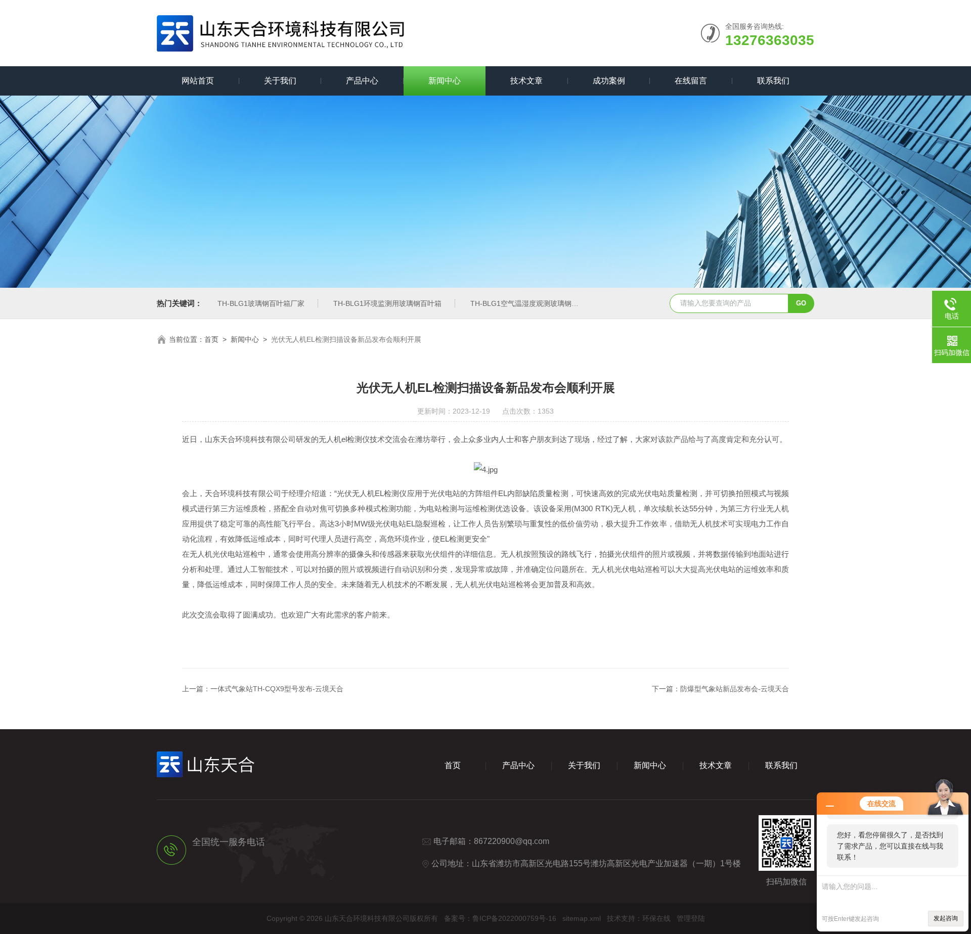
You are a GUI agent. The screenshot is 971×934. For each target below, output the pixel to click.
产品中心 (362, 80)
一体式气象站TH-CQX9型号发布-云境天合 (276, 689)
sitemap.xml (581, 918)
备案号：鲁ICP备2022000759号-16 (500, 918)
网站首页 (198, 80)
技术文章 (526, 80)
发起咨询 (946, 918)
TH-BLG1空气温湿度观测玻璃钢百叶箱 (531, 303)
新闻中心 (444, 80)
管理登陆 (691, 918)
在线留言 (691, 80)
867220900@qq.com (511, 841)
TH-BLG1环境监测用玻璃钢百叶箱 (387, 303)
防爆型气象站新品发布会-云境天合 (734, 689)
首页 (211, 339)
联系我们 (773, 80)
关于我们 (280, 80)
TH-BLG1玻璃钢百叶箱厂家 (260, 303)
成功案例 (609, 80)
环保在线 (656, 918)
